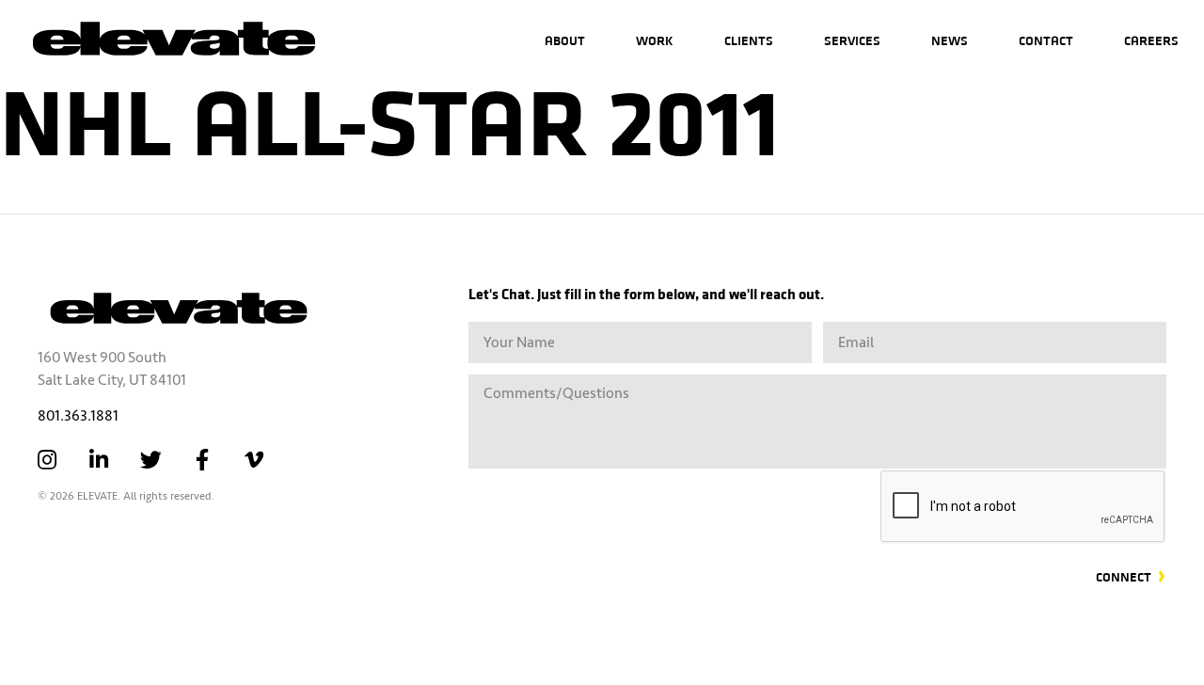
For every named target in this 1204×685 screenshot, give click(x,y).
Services (852, 40)
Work (654, 40)
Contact (1046, 40)
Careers (1151, 40)
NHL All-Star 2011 (390, 117)
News (949, 40)
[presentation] (1023, 507)
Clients (748, 40)
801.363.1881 (78, 415)
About (565, 40)
